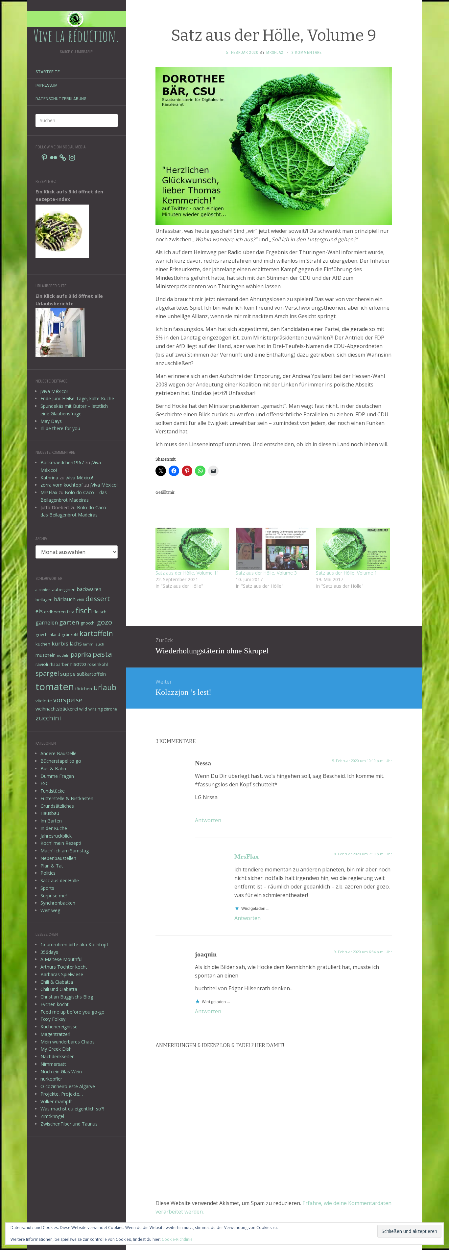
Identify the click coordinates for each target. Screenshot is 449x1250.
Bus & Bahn (53, 768)
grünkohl (69, 634)
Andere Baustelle (58, 753)
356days (49, 952)
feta (70, 611)
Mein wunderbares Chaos (67, 1042)
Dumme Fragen (57, 776)
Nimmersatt (53, 1064)
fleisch (99, 612)
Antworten (208, 820)
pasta (102, 654)
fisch (84, 610)
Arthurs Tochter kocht (63, 967)
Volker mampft (56, 1101)
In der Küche (53, 828)
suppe (68, 673)
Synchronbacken (57, 903)
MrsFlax (48, 492)
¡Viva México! (54, 391)
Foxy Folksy (52, 1019)
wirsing (95, 709)
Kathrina (49, 477)
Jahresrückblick (56, 836)
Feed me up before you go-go (72, 1012)
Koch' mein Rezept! (60, 843)
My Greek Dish (56, 1049)
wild (83, 709)
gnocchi (88, 623)
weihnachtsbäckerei (56, 709)
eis (39, 611)
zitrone (110, 709)
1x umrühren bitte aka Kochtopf (74, 944)
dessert (97, 598)
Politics (48, 873)
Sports (47, 888)
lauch (99, 644)
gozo (104, 622)
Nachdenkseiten (57, 1056)
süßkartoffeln (91, 674)
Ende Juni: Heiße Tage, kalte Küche (77, 398)
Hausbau (49, 813)
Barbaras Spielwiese (61, 974)
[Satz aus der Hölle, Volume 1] (353, 549)
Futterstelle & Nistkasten (66, 798)
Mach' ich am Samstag (64, 850)
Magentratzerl (55, 1034)
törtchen (83, 688)
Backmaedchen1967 (62, 462)
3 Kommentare (307, 52)
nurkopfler (51, 1079)
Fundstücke (52, 791)
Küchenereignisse (59, 1026)
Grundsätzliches (57, 806)
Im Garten (51, 821)
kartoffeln (96, 633)
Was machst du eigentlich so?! (72, 1109)
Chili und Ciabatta (58, 989)
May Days (51, 421)
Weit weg (50, 910)
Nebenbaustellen (58, 858)
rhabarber (59, 664)
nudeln (63, 655)
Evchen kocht (54, 1004)
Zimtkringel (52, 1116)
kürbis (60, 643)
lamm (88, 644)
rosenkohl (97, 664)
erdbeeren (55, 612)
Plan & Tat (51, 866)
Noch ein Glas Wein (61, 1071)
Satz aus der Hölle (59, 880)
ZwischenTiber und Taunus (69, 1124)
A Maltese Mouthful (61, 959)
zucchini (48, 717)
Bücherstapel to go (60, 761)
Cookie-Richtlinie (177, 1239)
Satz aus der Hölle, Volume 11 (187, 573)
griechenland (47, 634)
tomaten (54, 686)
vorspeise (68, 699)
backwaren (89, 589)
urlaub (104, 687)
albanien (43, 589)
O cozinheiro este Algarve (67, 1086)
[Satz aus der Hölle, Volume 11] (192, 549)
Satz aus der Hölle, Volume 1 (346, 573)
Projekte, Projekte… (61, 1094)
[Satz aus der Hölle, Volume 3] (272, 549)
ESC (44, 783)
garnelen (46, 622)
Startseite (47, 72)
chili (80, 600)
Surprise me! (53, 895)
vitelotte (43, 701)
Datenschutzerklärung (60, 99)
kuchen (42, 644)
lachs (76, 643)
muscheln (45, 655)
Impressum (46, 85)
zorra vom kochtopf (61, 485)
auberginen (64, 589)
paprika (81, 654)
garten (69, 622)
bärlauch (65, 599)
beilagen (44, 600)
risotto (78, 664)
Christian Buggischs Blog (66, 997)
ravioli (41, 664)
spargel (47, 673)
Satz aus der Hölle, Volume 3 (266, 573)
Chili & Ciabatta (56, 982)
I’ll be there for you (60, 428)
